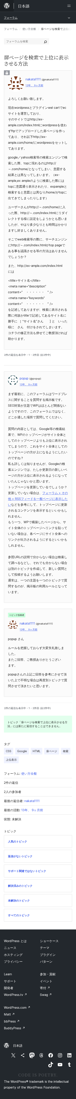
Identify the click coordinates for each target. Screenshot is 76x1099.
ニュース (10, 948)
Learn (8, 974)
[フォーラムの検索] (45, 41)
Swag (46, 995)
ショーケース (49, 941)
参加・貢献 (48, 974)
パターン (46, 961)
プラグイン (48, 955)
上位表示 (11, 759)
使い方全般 (29, 28)
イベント (46, 981)
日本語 (17, 1046)
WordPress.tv (15, 995)
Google (22, 751)
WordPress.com (17, 1007)
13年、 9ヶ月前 (34, 85)
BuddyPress (14, 1028)
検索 (65, 751)
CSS (8, 751)
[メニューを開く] (70, 6)
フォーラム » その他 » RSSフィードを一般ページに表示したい (38, 498)
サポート (10, 981)
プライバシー (13, 961)
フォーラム (11, 17)
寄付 (45, 988)
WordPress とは (15, 941)
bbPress (12, 1021)
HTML (36, 751)
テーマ (44, 948)
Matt (9, 1014)
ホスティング (13, 955)
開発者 (8, 988)
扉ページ (51, 751)
